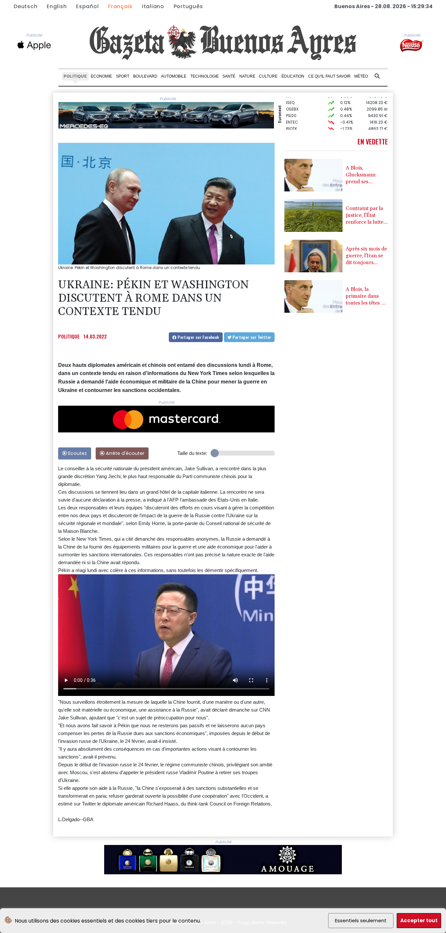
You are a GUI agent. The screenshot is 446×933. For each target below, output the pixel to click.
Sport (122, 76)
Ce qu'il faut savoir (329, 76)
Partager (198, 337)
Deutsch (25, 6)
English (57, 6)
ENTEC (292, 110)
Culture (268, 76)
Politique (75, 76)
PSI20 (291, 103)
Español (87, 6)
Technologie (204, 76)
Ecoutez (77, 453)
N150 (290, 123)
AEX (289, 129)
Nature (247, 76)
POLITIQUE (69, 336)
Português (188, 6)
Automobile (173, 76)
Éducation (292, 76)
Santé (228, 76)
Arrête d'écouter (124, 453)
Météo (361, 76)
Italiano (153, 6)
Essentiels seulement (361, 920)
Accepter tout (419, 920)
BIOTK (291, 116)
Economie (101, 76)
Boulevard (145, 76)
